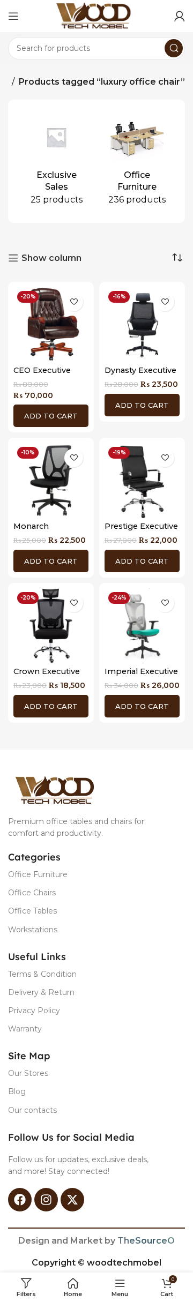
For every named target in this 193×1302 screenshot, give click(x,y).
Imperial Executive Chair (141, 676)
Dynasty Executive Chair (140, 374)
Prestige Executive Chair (141, 530)
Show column (51, 258)
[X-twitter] (72, 1199)
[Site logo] (96, 15)
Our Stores (28, 1073)
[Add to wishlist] (73, 302)
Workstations (32, 929)
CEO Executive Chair (42, 374)
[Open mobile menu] (13, 16)
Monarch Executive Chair (43, 530)
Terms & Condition (42, 974)
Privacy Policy (34, 1010)
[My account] (179, 16)
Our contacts (32, 1110)
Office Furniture (38, 874)
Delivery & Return (41, 992)
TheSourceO (146, 1241)
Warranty (25, 1029)
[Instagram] (46, 1199)
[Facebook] (20, 1199)
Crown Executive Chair (46, 676)
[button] (50, 416)
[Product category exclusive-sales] (56, 161)
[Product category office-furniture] (136, 161)
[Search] (174, 48)
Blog (17, 1091)
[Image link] (58, 789)
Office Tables (32, 911)
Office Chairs (32, 892)
